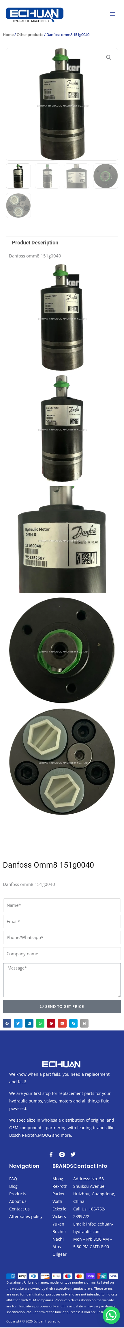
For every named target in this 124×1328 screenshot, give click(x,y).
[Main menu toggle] (112, 14)
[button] (109, 57)
